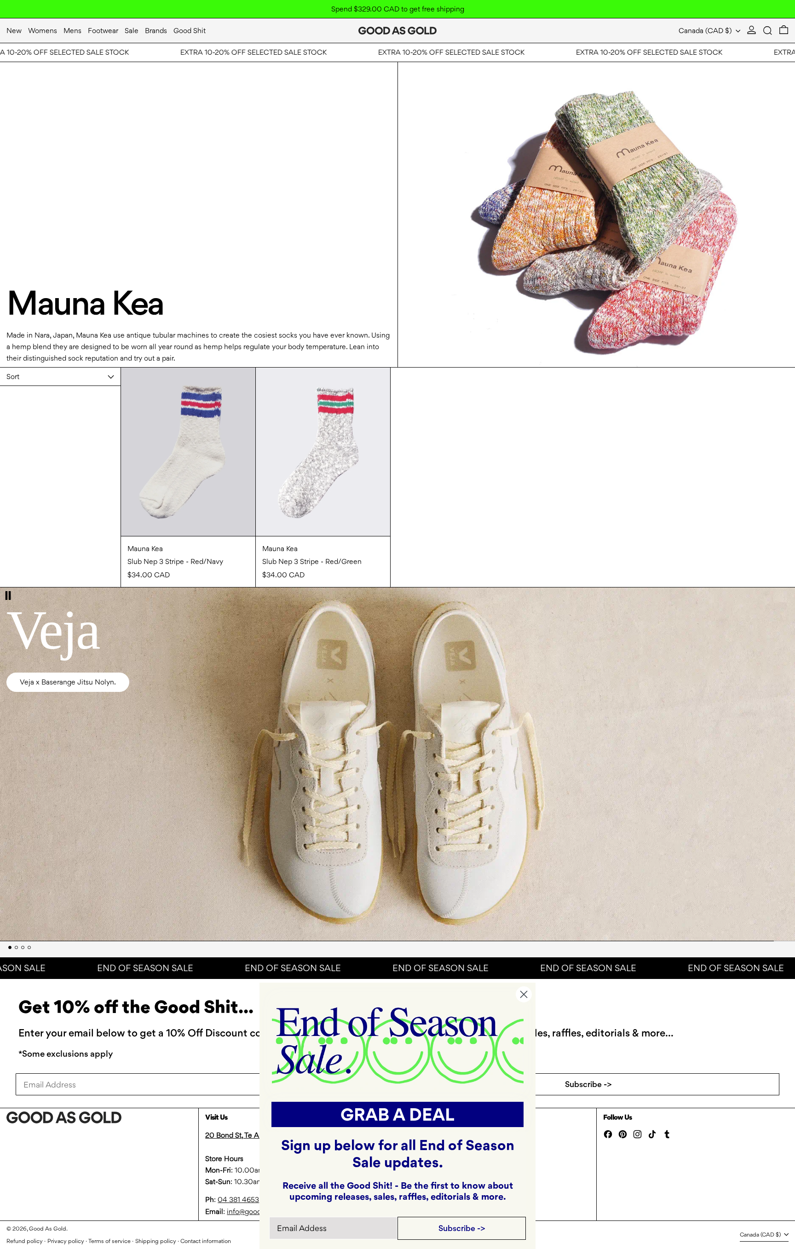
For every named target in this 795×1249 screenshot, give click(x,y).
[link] (398, 1044)
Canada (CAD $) (706, 30)
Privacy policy (65, 1240)
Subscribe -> (588, 1084)
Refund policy (24, 1240)
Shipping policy (155, 1240)
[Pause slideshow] (8, 595)
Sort (12, 376)
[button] (767, 30)
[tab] (10, 947)
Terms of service (109, 1240)
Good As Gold (47, 1228)
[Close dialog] (524, 994)
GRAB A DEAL (397, 1114)
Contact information (205, 1240)
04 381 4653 (238, 1199)
